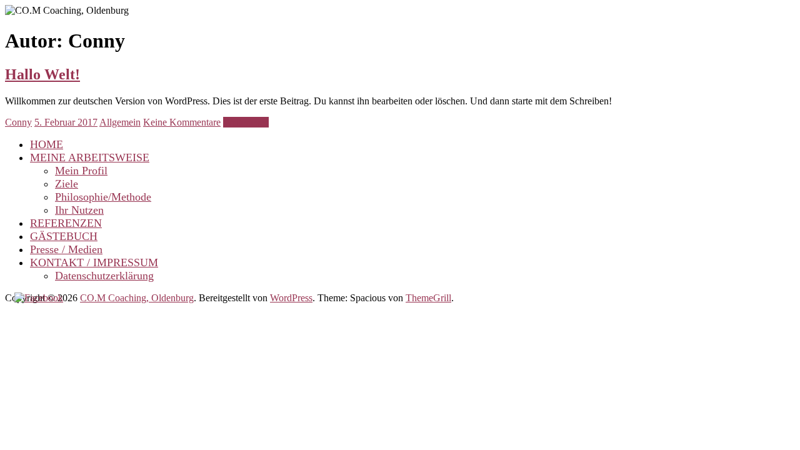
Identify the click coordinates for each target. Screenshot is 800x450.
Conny (18, 122)
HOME (46, 144)
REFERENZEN (66, 223)
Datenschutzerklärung (104, 275)
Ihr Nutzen (79, 210)
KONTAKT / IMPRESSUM (94, 262)
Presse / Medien (66, 249)
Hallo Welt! (42, 74)
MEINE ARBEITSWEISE (89, 157)
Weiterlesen (246, 122)
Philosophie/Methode (103, 197)
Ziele (66, 184)
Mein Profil (81, 170)
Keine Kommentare (182, 122)
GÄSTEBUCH (64, 236)
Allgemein (120, 122)
